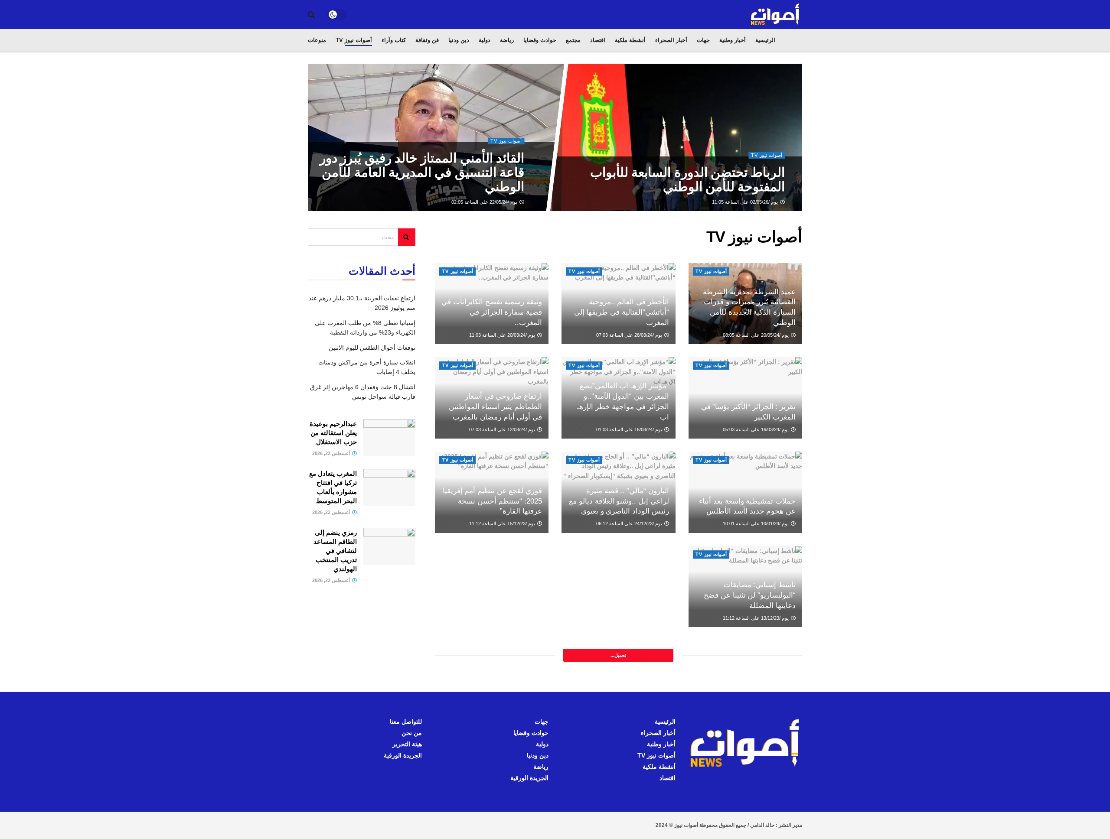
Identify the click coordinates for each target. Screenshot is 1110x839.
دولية (484, 40)
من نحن (412, 732)
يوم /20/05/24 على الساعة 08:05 (756, 335)
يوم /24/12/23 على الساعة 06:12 (629, 523)
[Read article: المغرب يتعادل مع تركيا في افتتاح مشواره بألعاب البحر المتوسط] (389, 487)
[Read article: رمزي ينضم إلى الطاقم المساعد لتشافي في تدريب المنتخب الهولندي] (389, 546)
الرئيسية (765, 40)
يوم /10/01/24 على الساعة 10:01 (756, 523)
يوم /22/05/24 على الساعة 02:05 (485, 202)
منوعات (317, 40)
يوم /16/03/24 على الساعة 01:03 (629, 429)
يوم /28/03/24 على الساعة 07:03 (629, 335)
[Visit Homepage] (775, 14)
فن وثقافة (427, 40)
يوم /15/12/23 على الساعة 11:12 (502, 523)
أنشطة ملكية (630, 40)
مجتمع (573, 40)
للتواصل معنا (406, 721)
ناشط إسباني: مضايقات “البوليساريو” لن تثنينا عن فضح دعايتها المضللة (750, 595)
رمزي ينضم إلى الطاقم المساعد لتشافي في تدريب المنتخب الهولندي (335, 550)
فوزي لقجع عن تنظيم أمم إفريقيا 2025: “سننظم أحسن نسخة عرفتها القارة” (492, 501)
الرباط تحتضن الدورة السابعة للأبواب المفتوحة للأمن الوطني (687, 179)
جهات (703, 40)
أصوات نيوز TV (354, 40)
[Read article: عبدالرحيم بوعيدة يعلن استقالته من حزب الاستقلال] (389, 437)
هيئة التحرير (407, 744)
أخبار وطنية (732, 40)
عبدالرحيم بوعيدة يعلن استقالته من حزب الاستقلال (333, 433)
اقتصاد (597, 40)
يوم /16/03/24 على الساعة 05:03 (756, 429)
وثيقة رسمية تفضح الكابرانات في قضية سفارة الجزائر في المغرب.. (491, 312)
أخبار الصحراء (671, 40)
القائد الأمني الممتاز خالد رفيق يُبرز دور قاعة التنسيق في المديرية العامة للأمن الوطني (421, 172)
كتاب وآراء (394, 40)
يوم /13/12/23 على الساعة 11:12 (756, 618)
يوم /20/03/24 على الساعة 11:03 (502, 335)
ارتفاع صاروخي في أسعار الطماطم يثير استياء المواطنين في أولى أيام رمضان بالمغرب (495, 406)
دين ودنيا (458, 40)
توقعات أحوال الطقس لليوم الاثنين (372, 347)
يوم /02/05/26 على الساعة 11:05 (745, 202)
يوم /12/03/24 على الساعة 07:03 (502, 429)
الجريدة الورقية (529, 777)
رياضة (507, 40)
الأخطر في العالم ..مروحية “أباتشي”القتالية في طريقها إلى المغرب (621, 312)
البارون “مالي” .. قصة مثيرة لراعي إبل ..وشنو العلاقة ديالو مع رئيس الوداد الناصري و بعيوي (619, 501)
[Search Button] (311, 15)
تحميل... (618, 655)
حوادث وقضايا (539, 40)
